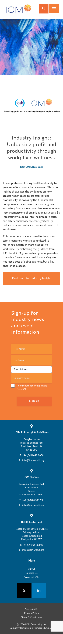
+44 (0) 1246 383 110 (32, 545)
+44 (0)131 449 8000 (33, 455)
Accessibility (31, 609)
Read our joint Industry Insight (31, 279)
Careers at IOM (31, 577)
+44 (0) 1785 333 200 (33, 500)
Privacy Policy (31, 613)
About (31, 569)
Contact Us (31, 573)
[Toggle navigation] (54, 8)
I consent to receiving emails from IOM (32, 387)
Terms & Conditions (31, 617)
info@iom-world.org (33, 460)
